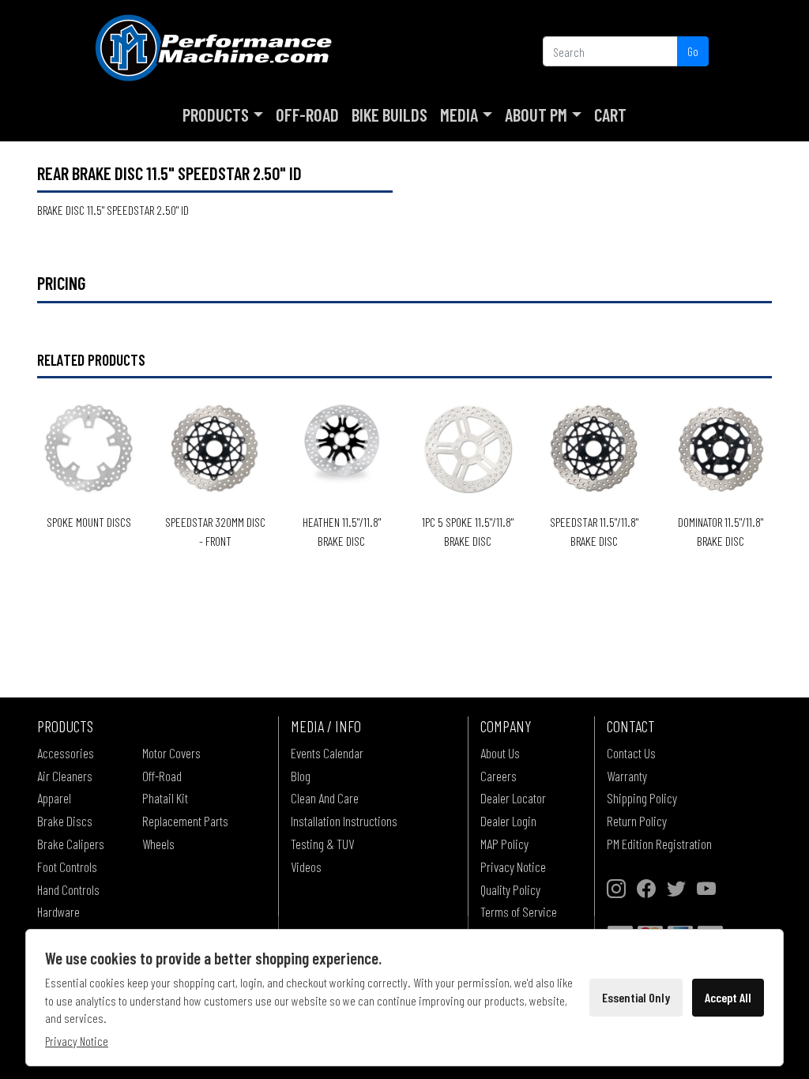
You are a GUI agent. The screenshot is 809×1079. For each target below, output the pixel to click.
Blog (300, 776)
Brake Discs (64, 821)
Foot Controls (67, 866)
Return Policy (637, 821)
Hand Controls (68, 889)
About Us (500, 753)
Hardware (58, 911)
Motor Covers (171, 753)
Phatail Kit (165, 798)
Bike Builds (389, 114)
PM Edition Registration (659, 844)
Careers (498, 776)
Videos (306, 866)
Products (215, 114)
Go (692, 50)
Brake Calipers (70, 844)
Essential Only (636, 997)
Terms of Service (518, 911)
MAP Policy (504, 844)
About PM (536, 114)
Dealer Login (508, 821)
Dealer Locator (513, 798)
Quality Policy (510, 889)
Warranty (627, 776)
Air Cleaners (64, 776)
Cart (610, 114)
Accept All (728, 997)
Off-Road (307, 114)
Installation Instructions (344, 821)
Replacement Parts (185, 821)
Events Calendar (327, 753)
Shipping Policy (642, 798)
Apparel (54, 798)
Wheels (158, 844)
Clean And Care (325, 798)
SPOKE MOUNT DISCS (89, 521)
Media (459, 114)
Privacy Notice (513, 866)
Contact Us (631, 753)
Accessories (65, 753)
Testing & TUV (322, 844)
